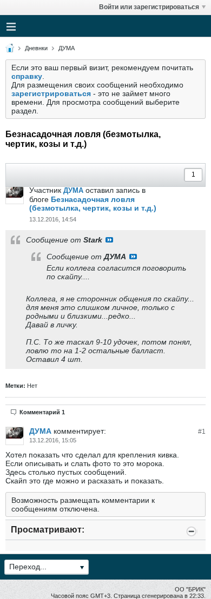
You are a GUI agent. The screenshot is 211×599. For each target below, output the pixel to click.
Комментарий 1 (42, 412)
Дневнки (36, 48)
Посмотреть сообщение (109, 240)
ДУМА (66, 48)
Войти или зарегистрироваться (149, 7)
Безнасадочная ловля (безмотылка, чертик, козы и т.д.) (92, 203)
